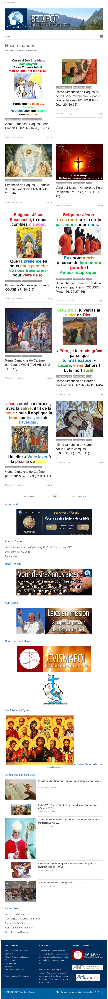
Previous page (28, 496)
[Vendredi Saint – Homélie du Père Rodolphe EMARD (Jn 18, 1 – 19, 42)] (79, 146)
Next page (82, 496)
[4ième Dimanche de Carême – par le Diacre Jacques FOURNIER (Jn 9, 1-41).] (79, 403)
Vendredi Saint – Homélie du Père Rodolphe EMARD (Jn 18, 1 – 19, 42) (79, 192)
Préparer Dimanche (28, 119)
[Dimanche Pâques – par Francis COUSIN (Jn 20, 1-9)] (28, 214)
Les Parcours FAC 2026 (17, 551)
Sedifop (20, 137)
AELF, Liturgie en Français (19, 927)
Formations (11, 556)
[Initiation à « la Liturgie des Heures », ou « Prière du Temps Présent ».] (20, 781)
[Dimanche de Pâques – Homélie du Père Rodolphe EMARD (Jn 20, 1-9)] (28, 146)
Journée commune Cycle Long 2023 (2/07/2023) (60, 883)
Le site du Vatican (14, 914)
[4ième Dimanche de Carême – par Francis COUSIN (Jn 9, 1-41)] (28, 403)
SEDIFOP (9, 954)
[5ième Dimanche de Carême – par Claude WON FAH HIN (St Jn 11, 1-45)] (28, 309)
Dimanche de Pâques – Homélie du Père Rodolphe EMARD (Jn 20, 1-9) (27, 189)
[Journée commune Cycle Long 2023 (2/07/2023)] (20, 883)
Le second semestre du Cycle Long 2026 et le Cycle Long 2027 (38, 547)
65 (61, 496)
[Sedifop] (54, 19)
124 (73, 496)
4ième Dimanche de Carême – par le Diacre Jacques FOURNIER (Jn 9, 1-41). (77, 449)
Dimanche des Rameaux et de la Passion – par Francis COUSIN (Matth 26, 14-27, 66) (78, 287)
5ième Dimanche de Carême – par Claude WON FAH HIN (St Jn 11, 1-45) (28, 365)
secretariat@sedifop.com (20, 976)
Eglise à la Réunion (15, 923)
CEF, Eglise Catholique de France (23, 918)
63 (49, 496)
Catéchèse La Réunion (17, 932)
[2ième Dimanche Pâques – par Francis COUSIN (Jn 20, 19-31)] (28, 60)
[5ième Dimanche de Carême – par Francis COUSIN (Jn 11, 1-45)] (79, 309)
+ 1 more (38, 119)
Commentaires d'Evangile (13, 119)
